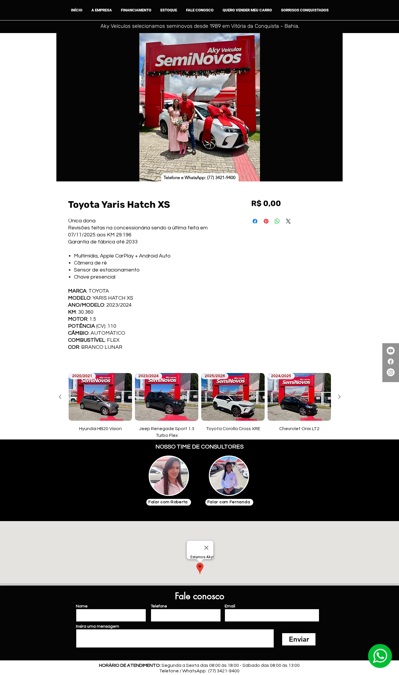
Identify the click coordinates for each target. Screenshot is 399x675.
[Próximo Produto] (339, 396)
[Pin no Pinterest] (266, 221)
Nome (82, 606)
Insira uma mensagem (97, 626)
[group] (200, 406)
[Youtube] (391, 351)
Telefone (159, 606)
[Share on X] (288, 221)
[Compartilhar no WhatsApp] (277, 221)
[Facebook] (391, 361)
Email (230, 606)
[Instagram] (391, 372)
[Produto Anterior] (60, 396)
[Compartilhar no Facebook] (255, 221)
